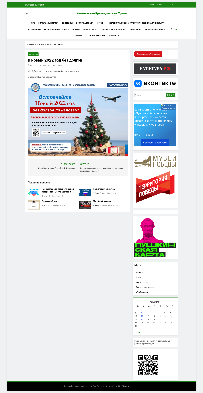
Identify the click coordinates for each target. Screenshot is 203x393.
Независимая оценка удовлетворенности (48, 29)
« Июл (137, 332)
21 (159, 319)
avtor (32, 65)
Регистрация (141, 273)
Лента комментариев (145, 287)
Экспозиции (135, 29)
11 (142, 316)
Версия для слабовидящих (148, 54)
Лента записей (142, 282)
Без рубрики (33, 54)
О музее (78, 36)
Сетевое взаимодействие (113, 29)
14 (159, 316)
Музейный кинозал (102, 201)
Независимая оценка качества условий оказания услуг (136, 23)
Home (32, 23)
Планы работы (90, 29)
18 (142, 319)
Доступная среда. (84, 23)
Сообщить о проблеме (155, 142)
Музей (100, 23)
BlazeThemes (123, 386)
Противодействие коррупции (102, 36)
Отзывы (76, 29)
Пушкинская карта (154, 29)
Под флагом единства (104, 189)
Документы (67, 23)
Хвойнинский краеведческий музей (101, 13)
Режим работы (155, 5)
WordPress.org (142, 292)
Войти (138, 277)
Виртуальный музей (48, 23)
